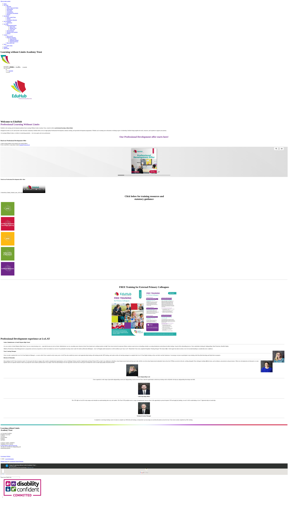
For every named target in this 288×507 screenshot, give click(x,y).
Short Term (12, 26)
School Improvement (11, 25)
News (5, 44)
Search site (3, 477)
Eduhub (5, 47)
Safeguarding (10, 9)
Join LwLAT (10, 36)
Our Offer (6, 24)
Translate (11, 70)
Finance (8, 33)
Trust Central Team (11, 17)
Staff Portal (6, 48)
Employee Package (11, 37)
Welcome (9, 6)
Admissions (9, 22)
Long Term (12, 29)
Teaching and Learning (12, 32)
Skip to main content (5, 1)
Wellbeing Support (14, 40)
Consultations (10, 12)
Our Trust (6, 5)
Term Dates (9, 10)
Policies (8, 14)
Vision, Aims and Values (12, 7)
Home (5, 3)
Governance (3, 456)
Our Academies (7, 21)
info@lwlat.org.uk (9, 445)
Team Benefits (13, 39)
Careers (5, 34)
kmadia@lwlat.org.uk (24, 145)
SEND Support (10, 30)
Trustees (8, 18)
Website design (4, 461)
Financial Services (14, 41)
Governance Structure (12, 20)
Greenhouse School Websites (16, 461)
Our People (6, 16)
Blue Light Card (10, 43)
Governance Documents (12, 13)
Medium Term (13, 28)
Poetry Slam (9, 45)
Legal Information (9, 459)
